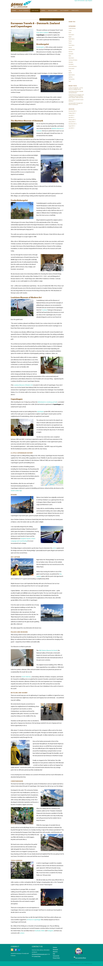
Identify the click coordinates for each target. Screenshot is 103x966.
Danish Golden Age (16, 490)
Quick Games (52, 10)
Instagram (50, 930)
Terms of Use (56, 955)
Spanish (70, 72)
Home (14, 10)
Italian (70, 55)
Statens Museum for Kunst (49, 650)
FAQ (54, 953)
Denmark (39, 131)
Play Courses (24, 10)
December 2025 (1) (73, 111)
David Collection (26, 677)
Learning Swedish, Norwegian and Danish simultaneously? (75, 103)
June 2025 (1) (71, 115)
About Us (55, 951)
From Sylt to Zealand (42, 32)
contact (22, 933)
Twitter (43, 930)
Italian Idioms (71, 58)
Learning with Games (73, 60)
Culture (70, 30)
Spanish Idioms (72, 75)
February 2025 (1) (72, 119)
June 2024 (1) (71, 128)
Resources (55, 949)
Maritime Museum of (57, 128)
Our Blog (35, 10)
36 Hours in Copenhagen (34, 919)
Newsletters (71, 64)
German (70, 47)
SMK (40, 650)
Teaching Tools (71, 79)
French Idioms (71, 45)
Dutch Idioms (71, 34)
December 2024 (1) (73, 123)
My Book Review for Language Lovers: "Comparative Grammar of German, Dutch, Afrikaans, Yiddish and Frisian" (76, 96)
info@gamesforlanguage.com (39, 954)
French (70, 43)
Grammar (70, 51)
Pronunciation (71, 68)
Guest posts (71, 53)
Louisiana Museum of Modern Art (23, 385)
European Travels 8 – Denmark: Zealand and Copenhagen (35, 24)
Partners (55, 947)
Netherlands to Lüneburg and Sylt (47, 402)
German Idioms (72, 49)
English (70, 36)
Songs (70, 70)
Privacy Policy (56, 958)
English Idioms (71, 39)
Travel (70, 81)
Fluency (70, 41)
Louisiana (44, 310)
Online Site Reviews (73, 66)
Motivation (71, 62)
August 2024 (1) (72, 126)
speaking (70, 77)
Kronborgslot (40, 47)
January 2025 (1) (72, 121)
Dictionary (64, 10)
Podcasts (75, 10)
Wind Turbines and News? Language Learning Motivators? (76, 91)
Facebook (37, 930)
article (54, 548)
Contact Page (37, 956)
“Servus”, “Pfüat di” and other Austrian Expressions (76, 100)
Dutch (70, 32)
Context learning (72, 28)
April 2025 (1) (71, 117)
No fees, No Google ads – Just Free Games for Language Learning (76, 88)
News (43, 10)
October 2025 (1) (72, 113)
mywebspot (40, 411)
